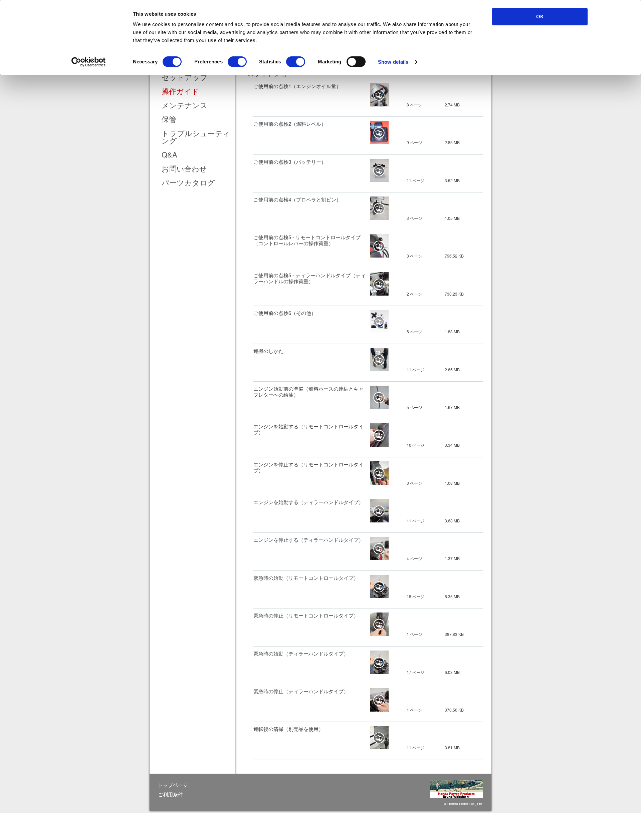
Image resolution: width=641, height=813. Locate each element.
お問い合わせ (184, 168)
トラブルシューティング (196, 136)
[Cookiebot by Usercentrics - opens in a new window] (88, 62)
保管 (169, 119)
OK (540, 16)
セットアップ (185, 77)
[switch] (237, 61)
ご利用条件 (170, 794)
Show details (393, 62)
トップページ (173, 785)
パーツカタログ (188, 182)
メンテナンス (185, 105)
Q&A (169, 154)
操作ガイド (180, 91)
